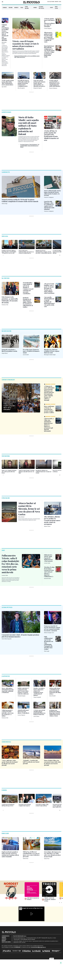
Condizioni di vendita (5, 936)
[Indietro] (3, 255)
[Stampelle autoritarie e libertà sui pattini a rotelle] (10, 341)
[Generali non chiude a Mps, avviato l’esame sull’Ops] (44, 798)
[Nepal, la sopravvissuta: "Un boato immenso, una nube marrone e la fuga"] (27, 464)
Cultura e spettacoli (41, 7)
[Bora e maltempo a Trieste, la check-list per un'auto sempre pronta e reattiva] (58, 408)
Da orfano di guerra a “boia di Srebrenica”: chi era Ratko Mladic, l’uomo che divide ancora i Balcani (29, 146)
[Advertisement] (31, 12)
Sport (51, 7)
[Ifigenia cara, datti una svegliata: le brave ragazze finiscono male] (52, 341)
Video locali (56, 7)
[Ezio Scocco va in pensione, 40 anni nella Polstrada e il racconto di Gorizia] (10, 288)
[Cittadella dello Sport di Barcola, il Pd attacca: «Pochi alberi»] (24, 705)
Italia (21, 7)
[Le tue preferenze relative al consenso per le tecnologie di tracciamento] (61, 963)
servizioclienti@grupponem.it (38, 947)
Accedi (60, 1)
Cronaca (5, 7)
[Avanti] (59, 255)
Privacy (4, 940)
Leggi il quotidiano (50, 1)
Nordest (16, 7)
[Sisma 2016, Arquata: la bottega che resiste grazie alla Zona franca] (10, 464)
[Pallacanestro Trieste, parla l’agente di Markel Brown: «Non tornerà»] (58, 557)
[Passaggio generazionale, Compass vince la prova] (27, 798)
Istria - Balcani (26, 7)
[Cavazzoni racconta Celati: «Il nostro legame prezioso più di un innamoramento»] (21, 622)
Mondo (35, 7)
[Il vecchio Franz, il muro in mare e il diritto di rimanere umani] (31, 341)
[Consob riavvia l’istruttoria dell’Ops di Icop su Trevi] (10, 798)
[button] (31, 913)
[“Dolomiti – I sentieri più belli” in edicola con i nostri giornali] (31, 752)
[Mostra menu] (2, 1)
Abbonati (56, 1)
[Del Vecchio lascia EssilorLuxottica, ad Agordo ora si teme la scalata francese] (27, 244)
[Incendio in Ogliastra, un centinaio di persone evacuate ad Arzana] (44, 464)
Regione (10, 7)
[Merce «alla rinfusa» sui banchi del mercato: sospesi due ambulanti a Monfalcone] (8, 683)
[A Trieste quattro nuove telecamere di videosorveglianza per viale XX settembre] (58, 21)
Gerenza (4, 939)
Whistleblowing (6, 942)
